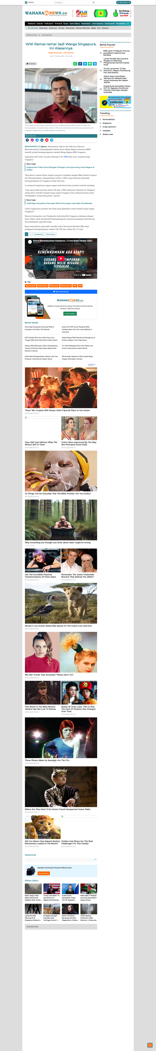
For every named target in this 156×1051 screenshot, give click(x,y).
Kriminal (58, 24)
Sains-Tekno (75, 24)
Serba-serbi (110, 24)
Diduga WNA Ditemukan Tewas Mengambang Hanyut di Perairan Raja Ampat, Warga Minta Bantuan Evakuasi (41, 348)
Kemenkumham (43, 286)
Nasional (31, 24)
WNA (75, 286)
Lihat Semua (50, 234)
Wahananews (54, 286)
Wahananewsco (66, 286)
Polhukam (48, 24)
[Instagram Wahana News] (32, 140)
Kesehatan (86, 24)
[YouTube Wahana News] (46, 140)
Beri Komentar (62, 292)
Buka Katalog (44, 873)
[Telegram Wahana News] (51, 140)
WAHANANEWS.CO (32, 146)
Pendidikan (121, 24)
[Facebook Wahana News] (27, 140)
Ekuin (65, 24)
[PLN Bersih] (101, 13)
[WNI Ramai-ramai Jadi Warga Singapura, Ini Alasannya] (61, 95)
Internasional (97, 24)
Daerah (40, 24)
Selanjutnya (38, 234)
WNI (65, 157)
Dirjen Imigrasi (30, 286)
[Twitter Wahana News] (37, 140)
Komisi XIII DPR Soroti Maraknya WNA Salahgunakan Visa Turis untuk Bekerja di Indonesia (77, 329)
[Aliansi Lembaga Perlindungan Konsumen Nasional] (115, 102)
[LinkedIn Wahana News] (42, 140)
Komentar (32, 64)
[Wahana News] (46, 13)
